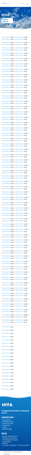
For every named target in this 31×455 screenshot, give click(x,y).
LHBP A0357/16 (6, 170)
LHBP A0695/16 (19, 192)
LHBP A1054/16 (19, 50)
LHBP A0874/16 (6, 162)
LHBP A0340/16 (6, 80)
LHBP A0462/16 (6, 272)
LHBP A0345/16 (6, 106)
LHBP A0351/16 (6, 138)
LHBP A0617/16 (19, 42)
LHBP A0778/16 (19, 315)
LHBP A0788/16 (6, 71)
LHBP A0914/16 (6, 188)
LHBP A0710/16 (19, 251)
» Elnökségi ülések (7, 422)
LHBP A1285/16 (19, 162)
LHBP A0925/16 (6, 215)
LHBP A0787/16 (6, 66)
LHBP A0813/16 (6, 108)
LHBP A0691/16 (19, 181)
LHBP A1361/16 (6, 333)
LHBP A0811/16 (6, 103)
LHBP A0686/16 (19, 154)
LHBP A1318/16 (19, 258)
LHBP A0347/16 (6, 117)
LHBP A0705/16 (19, 245)
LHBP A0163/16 (6, 53)
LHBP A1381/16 (6, 366)
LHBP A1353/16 (19, 311)
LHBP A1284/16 (19, 157)
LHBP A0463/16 (6, 277)
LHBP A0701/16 (19, 224)
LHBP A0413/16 (6, 224)
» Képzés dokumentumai (10, 436)
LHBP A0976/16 (6, 258)
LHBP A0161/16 (6, 48)
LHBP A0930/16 (6, 237)
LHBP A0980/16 (6, 269)
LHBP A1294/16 (19, 199)
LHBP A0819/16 (6, 119)
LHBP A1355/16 (19, 317)
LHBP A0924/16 (6, 210)
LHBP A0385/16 (6, 197)
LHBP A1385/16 (6, 376)
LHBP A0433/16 (6, 251)
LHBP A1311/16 (19, 237)
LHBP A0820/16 (6, 124)
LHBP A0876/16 (6, 167)
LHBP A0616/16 (19, 37)
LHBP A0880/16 (6, 183)
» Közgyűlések (6, 420)
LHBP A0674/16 (19, 138)
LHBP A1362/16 (6, 336)
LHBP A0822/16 (6, 135)
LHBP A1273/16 (19, 140)
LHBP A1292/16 (19, 194)
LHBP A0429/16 (6, 240)
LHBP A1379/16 (6, 359)
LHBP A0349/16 (6, 128)
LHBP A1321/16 (19, 269)
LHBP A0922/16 (6, 205)
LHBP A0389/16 (6, 202)
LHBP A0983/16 (6, 279)
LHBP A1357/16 (19, 322)
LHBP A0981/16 (6, 274)
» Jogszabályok (6, 442)
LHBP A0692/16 (19, 186)
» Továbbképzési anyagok (10, 440)
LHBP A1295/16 (19, 205)
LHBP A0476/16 (6, 288)
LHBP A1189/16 (19, 98)
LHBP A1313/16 (19, 247)
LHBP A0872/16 (6, 151)
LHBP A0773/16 (19, 309)
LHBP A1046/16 (6, 317)
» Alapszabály (6, 425)
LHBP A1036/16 (6, 301)
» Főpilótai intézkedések (9, 438)
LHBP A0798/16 (6, 82)
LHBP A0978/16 (6, 263)
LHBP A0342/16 (6, 90)
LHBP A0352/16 (6, 144)
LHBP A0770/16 (19, 293)
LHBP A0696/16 (19, 197)
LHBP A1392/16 (6, 389)
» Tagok (4, 427)
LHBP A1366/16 (6, 340)
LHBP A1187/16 (19, 92)
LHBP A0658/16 (19, 106)
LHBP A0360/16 (6, 186)
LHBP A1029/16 (6, 295)
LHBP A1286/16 (19, 167)
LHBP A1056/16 (19, 60)
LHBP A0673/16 (19, 133)
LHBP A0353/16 (6, 149)
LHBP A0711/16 (19, 256)
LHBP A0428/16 (6, 235)
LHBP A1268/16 (19, 114)
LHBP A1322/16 (19, 274)
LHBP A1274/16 (19, 146)
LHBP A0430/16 (6, 245)
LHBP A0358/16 (6, 176)
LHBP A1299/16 (19, 226)
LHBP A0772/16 (19, 304)
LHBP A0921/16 (6, 199)
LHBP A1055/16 (19, 55)
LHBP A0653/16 (19, 80)
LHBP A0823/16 (6, 140)
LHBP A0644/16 (19, 58)
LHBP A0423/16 (6, 229)
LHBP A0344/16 (6, 101)
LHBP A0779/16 (19, 320)
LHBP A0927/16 (6, 221)
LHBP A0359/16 (6, 181)
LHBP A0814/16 (6, 114)
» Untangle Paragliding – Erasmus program (15, 445)
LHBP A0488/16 (6, 315)
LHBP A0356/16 (6, 165)
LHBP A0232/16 (6, 58)
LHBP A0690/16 (19, 176)
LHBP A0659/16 (19, 112)
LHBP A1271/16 (19, 130)
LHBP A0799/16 (6, 87)
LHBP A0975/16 (6, 253)
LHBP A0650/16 (19, 64)
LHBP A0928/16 (6, 226)
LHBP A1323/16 (19, 279)
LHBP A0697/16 (19, 202)
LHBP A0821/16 (6, 130)
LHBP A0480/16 (6, 299)
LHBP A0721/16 (19, 277)
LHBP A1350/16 (19, 295)
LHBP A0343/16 (6, 96)
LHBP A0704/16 (19, 240)
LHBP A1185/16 (19, 82)
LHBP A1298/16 (19, 221)
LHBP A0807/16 (6, 92)
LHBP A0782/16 (6, 50)
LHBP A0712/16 (19, 261)
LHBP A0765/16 (19, 283)
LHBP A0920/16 (6, 194)
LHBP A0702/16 (19, 229)
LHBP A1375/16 (6, 346)
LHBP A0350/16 (6, 133)
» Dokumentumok (7, 424)
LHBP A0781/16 (6, 44)
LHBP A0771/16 (19, 299)
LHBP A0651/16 (19, 69)
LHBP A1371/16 (6, 343)
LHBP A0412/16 (6, 218)
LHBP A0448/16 (6, 267)
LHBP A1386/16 (6, 379)
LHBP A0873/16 (6, 157)
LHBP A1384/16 (6, 373)
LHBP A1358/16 (6, 327)
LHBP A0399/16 (6, 213)
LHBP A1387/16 (6, 382)
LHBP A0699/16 (19, 213)
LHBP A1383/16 (6, 369)
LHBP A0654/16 (19, 85)
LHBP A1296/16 (19, 210)
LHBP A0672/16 (19, 128)
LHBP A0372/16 (6, 192)
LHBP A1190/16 (19, 103)
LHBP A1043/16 (6, 311)
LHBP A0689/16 (19, 170)
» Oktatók (5, 443)
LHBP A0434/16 (6, 256)
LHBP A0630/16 (19, 48)
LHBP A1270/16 (19, 124)
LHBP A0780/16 (6, 39)
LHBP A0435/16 (6, 261)
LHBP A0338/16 (6, 69)
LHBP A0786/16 (6, 60)
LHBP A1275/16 (19, 151)
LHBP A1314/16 (19, 253)
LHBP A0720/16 (19, 272)
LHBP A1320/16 (19, 263)
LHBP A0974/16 (6, 247)
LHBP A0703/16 (19, 235)
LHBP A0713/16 (19, 267)
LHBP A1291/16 (19, 188)
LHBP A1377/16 (6, 353)
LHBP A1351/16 (19, 301)
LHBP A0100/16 (6, 37)
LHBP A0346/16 (6, 112)
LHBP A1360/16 (6, 330)
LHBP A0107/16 (6, 42)
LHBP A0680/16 (19, 144)
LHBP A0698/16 (19, 208)
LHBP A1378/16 (6, 356)
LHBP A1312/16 (19, 242)
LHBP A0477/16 (6, 293)
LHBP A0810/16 (6, 98)
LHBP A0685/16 (19, 149)
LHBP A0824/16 (6, 146)
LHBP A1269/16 (19, 119)
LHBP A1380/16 (6, 363)
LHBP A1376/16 (6, 350)
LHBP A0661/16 (19, 117)
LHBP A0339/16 (6, 74)
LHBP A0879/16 (6, 178)
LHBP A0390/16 (6, 208)
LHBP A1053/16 (19, 44)
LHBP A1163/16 (19, 66)
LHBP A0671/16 (19, 122)
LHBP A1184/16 (19, 76)
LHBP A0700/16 (19, 218)
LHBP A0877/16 (6, 172)
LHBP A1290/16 (19, 183)
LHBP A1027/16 (6, 285)
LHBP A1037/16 (6, 306)
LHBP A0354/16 (6, 154)
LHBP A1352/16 (19, 306)
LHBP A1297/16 (19, 215)
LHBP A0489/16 (6, 320)
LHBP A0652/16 (19, 74)
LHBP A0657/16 (19, 101)
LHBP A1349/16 (19, 290)
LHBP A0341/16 (6, 85)
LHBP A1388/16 (6, 386)
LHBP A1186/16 (19, 87)
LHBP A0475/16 (6, 283)
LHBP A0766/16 (19, 288)
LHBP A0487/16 (6, 309)
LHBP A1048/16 (19, 39)
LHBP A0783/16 (6, 55)
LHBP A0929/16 (6, 231)
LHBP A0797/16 (6, 76)
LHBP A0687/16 (19, 160)
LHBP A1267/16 (19, 108)
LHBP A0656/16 (19, 96)
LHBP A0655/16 (19, 90)
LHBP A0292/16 (6, 64)
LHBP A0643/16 (19, 53)
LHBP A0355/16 (6, 160)
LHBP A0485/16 (6, 304)
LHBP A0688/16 (19, 165)
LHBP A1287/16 (19, 172)
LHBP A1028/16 (6, 290)
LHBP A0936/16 (6, 242)
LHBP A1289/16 (19, 178)
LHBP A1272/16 (19, 135)
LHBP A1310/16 (19, 231)
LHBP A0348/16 (6, 122)
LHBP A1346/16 (19, 285)
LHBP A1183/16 (19, 71)
